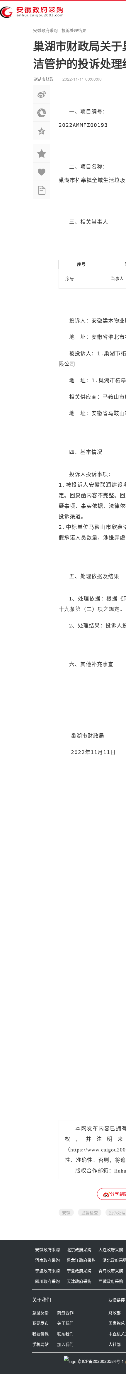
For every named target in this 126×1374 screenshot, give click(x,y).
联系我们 (65, 1333)
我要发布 (40, 1323)
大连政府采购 (110, 1249)
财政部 (114, 1312)
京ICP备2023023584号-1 (101, 1361)
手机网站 (40, 1344)
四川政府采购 (47, 1281)
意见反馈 (40, 1312)
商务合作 (65, 1312)
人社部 (114, 1344)
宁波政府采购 (47, 1270)
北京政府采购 (79, 1249)
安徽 (66, 1212)
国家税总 (116, 1323)
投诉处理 (117, 1212)
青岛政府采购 (110, 1270)
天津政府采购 (79, 1281)
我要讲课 (40, 1333)
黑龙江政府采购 (81, 1260)
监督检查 (89, 1212)
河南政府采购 (47, 1260)
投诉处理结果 (74, 30)
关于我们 (65, 1323)
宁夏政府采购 (79, 1270)
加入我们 (65, 1344)
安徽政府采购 (45, 30)
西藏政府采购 (110, 1281)
